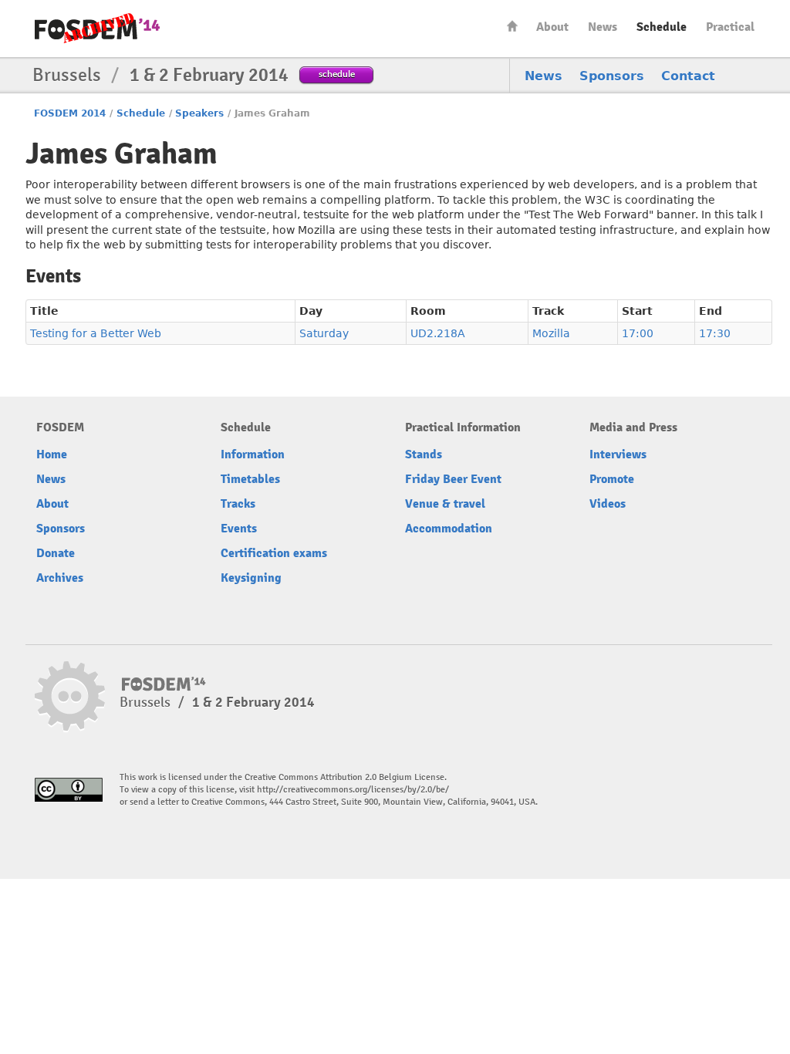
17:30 (715, 333)
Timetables (250, 479)
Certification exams (274, 553)
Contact (688, 76)
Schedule (661, 27)
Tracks (238, 504)
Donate (55, 553)
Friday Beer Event (453, 479)
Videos (607, 504)
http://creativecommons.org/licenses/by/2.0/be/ (353, 790)
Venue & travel (445, 504)
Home (512, 26)
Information (253, 454)
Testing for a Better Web (95, 333)
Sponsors (611, 76)
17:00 (637, 333)
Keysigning (251, 578)
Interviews (618, 454)
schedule (337, 73)
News (602, 27)
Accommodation (448, 528)
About (552, 27)
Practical (730, 27)
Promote (611, 479)
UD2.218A (437, 333)
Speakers (199, 113)
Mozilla (551, 333)
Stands (423, 454)
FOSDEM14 (97, 29)
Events (239, 528)
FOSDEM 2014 (70, 113)
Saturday (324, 333)
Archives (59, 578)
